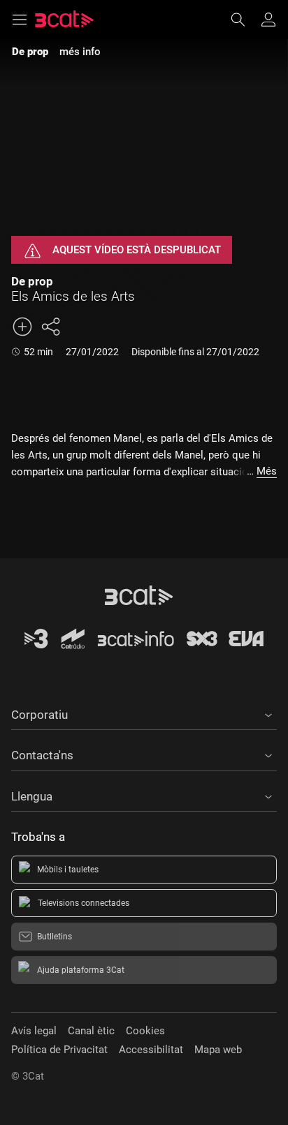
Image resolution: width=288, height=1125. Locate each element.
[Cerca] (244, 19)
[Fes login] (268, 19)
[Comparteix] (50, 326)
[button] (144, 712)
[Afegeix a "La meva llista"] (22, 326)
